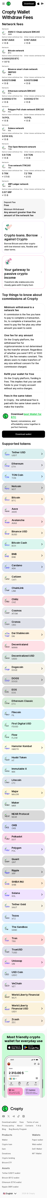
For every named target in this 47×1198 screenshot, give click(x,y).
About (19, 1126)
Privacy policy (8, 1126)
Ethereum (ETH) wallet (12, 1182)
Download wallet (9, 1122)
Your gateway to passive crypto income (17, 273)
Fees (22, 1122)
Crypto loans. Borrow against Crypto (21, 237)
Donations (6, 1153)
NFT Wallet (37, 1153)
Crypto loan (7, 1144)
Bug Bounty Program (18, 1129)
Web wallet (37, 1144)
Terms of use (32, 1122)
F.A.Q (38, 1126)
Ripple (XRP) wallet (10, 1187)
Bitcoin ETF (7, 1162)
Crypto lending (8, 1158)
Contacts (29, 1126)
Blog (4, 1129)
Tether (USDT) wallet (11, 1173)
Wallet (5, 1140)
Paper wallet (37, 1140)
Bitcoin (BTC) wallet (10, 1178)
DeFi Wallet (37, 1149)
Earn (4, 1149)
